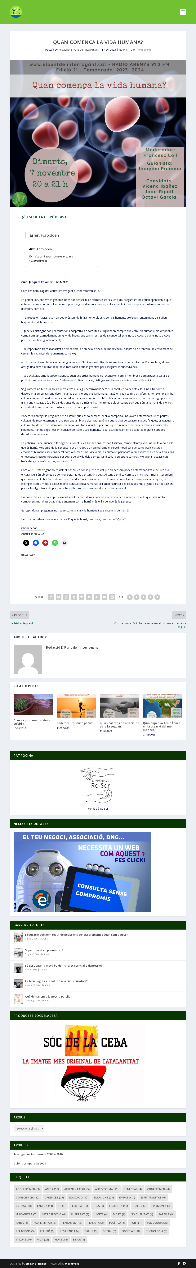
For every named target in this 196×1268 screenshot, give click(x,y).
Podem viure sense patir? (75, 723)
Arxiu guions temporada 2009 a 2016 (38, 1154)
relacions (25, 1231)
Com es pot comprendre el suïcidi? (32, 721)
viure (61, 1239)
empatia (127, 1197)
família (45, 1206)
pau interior (44, 1222)
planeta (96, 1222)
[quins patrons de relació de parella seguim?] (119, 705)
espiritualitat (153, 1197)
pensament (72, 1222)
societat (131, 1231)
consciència (27, 1197)
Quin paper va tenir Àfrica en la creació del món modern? (161, 726)
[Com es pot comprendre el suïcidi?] (33, 704)
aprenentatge (77, 1189)
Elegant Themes (36, 1263)
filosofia (118, 1206)
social (109, 1231)
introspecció (53, 1214)
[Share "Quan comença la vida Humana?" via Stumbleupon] (97, 597)
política (117, 1222)
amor (52, 1189)
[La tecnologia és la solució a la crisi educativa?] (18, 983)
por (136, 1222)
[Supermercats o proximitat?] (18, 952)
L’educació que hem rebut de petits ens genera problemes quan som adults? (76, 934)
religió (47, 1231)
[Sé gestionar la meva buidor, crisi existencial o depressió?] (18, 968)
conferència (158, 1189)
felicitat (79, 1206)
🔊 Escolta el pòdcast (44, 217)
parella (165, 1214)
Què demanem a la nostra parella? (48, 996)
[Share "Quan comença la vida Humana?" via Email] (104, 597)
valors (24, 1239)
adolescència (28, 1189)
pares (22, 1222)
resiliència (69, 1231)
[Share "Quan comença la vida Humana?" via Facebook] (51, 597)
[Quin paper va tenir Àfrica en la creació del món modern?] (162, 705)
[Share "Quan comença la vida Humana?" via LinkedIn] (89, 597)
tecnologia (156, 1231)
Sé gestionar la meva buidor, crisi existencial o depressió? (63, 965)
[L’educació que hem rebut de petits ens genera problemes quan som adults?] (18, 937)
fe (61, 1206)
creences (54, 1197)
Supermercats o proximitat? (44, 950)
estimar (24, 1206)
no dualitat (142, 1214)
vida (43, 1239)
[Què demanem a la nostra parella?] (18, 999)
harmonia (161, 1206)
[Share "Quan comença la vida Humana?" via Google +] (66, 597)
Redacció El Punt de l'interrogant (78, 49)
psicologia (157, 1222)
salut (91, 1231)
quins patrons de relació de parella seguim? (119, 724)
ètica (79, 1239)
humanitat (26, 1214)
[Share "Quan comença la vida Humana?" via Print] (112, 597)
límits (101, 1214)
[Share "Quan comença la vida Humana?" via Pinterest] (81, 597)
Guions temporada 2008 (30, 1163)
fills (98, 1206)
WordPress (72, 1263)
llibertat (80, 1214)
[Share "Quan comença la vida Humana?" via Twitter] (58, 597)
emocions (104, 1197)
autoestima (106, 1189)
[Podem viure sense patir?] (76, 705)
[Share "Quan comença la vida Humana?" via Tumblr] (74, 597)
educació (78, 1197)
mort (119, 1214)
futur (139, 1206)
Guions (123, 49)
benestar (133, 1189)
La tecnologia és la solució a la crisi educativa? (56, 981)
